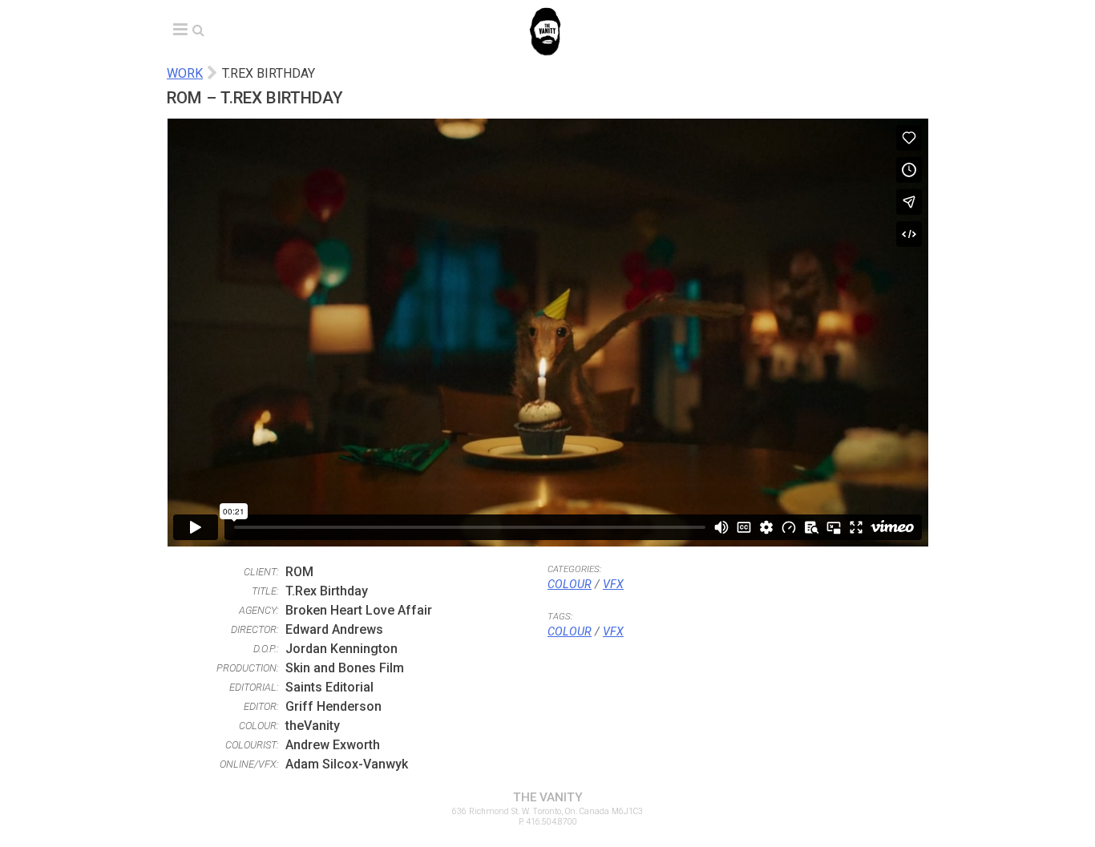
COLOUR (570, 584)
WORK (185, 73)
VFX (613, 584)
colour (570, 632)
